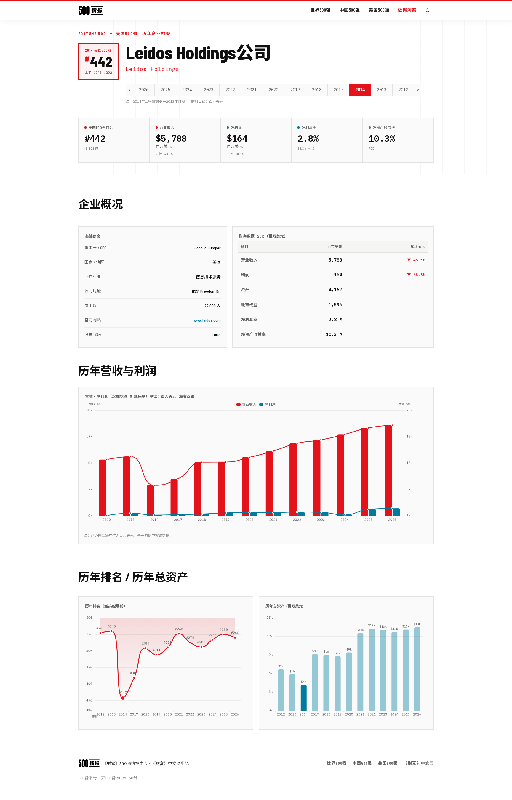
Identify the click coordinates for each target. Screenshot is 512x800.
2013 (381, 89)
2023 (208, 89)
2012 (403, 89)
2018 (316, 89)
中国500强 (350, 9)
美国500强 (379, 9)
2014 (360, 89)
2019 (295, 89)
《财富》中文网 (419, 763)
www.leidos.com (207, 320)
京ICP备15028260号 (119, 777)
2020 (273, 89)
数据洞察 (407, 9)
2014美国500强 (98, 50)
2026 (143, 89)
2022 (230, 89)
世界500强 (320, 9)
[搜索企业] (428, 10)
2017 (338, 89)
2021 (252, 89)
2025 (165, 89)
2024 (187, 89)
